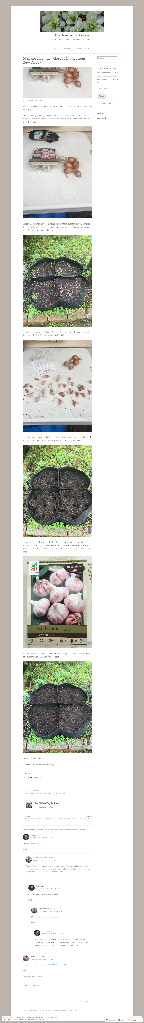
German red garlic (36, 793)
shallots (57, 793)
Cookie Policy (40, 1019)
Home (57, 48)
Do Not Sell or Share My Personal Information (61, 1010)
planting (34, 790)
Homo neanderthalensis (43, 858)
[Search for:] (107, 58)
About (86, 48)
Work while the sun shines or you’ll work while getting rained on (75, 818)
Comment (84, 1001)
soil (64, 793)
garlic (26, 793)
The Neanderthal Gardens (72, 35)
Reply (25, 849)
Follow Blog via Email (107, 68)
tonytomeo (34, 835)
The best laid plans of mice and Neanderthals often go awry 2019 (39, 818)
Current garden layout (72, 48)
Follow (101, 96)
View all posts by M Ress (44, 807)
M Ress (42, 100)
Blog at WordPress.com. (32, 1010)
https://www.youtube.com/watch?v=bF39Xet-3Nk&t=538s (45, 965)
